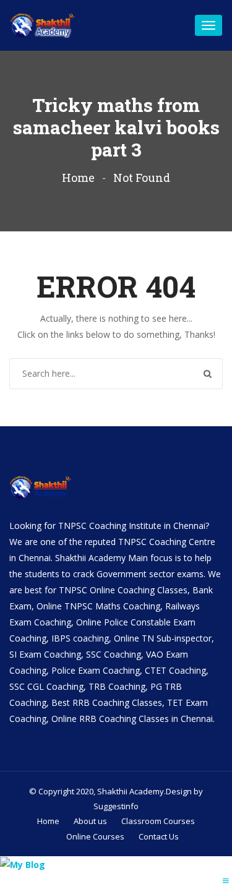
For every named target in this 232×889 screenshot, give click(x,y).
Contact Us (159, 836)
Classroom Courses (158, 821)
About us (90, 821)
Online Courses (95, 836)
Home (78, 177)
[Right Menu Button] (226, 881)
